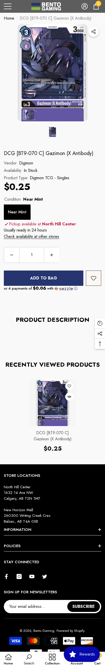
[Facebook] (6, 576)
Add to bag (43, 278)
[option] (52, 72)
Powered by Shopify (70, 630)
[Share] (93, 32)
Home (9, 18)
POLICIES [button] (12, 546)
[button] (84, 6)
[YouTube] (31, 576)
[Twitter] (44, 576)
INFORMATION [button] (17, 529)
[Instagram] (19, 576)
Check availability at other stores (31, 236)
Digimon (26, 163)
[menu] (7, 6)
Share (93, 32)
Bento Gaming (43, 630)
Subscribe (83, 606)
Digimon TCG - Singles (49, 178)
